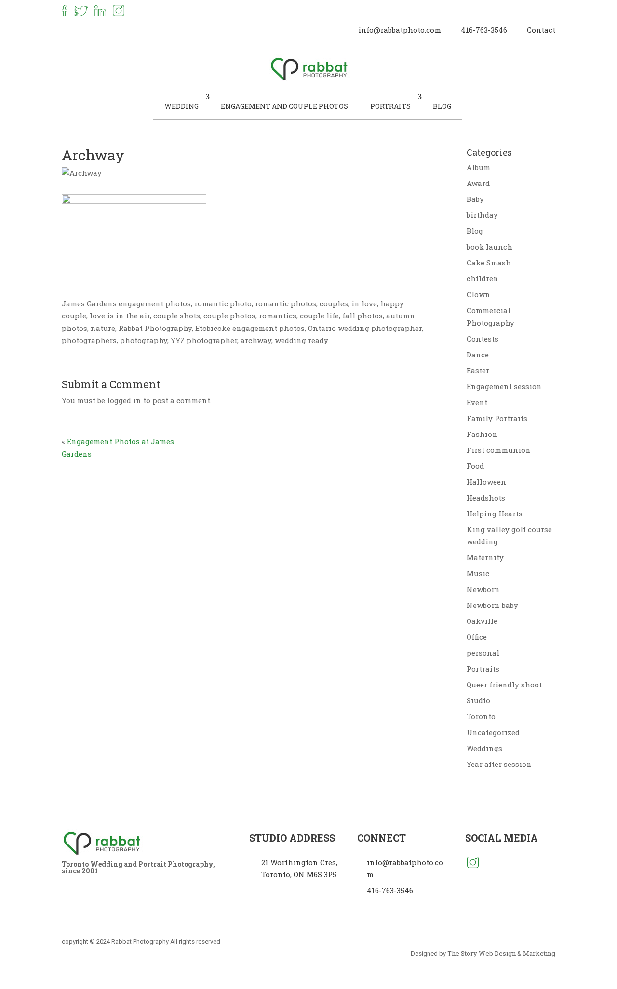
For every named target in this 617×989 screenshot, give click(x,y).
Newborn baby (492, 605)
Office (477, 637)
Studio (478, 700)
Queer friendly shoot (504, 684)
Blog (442, 106)
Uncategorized (493, 732)
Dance (478, 354)
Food (475, 466)
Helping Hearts (495, 513)
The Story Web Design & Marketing (501, 953)
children (482, 278)
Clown (478, 294)
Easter (478, 370)
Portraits (390, 106)
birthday (482, 215)
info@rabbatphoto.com (399, 30)
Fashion (482, 434)
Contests (482, 338)
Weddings (484, 748)
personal (483, 653)
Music (478, 573)
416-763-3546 (484, 30)
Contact (541, 30)
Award (478, 183)
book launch (489, 246)
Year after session (499, 764)
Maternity (485, 557)
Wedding (181, 106)
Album (478, 167)
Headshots (486, 497)
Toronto (481, 716)
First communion (499, 450)
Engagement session (504, 386)
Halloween (486, 482)
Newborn (483, 589)
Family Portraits (497, 418)
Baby (475, 199)
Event (477, 402)
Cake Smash (489, 262)
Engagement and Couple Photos (284, 106)
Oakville (482, 621)
